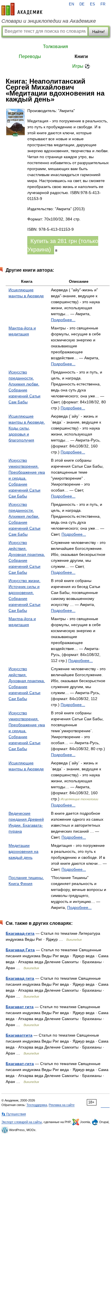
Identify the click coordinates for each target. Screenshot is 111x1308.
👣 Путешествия (13, 1114)
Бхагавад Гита (20, 950)
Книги (81, 56)
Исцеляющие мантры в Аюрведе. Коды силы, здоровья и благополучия (27, 428)
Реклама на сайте (62, 1105)
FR (102, 4)
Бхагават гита (20, 1006)
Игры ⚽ (81, 66)
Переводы (30, 56)
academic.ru (21, 9)
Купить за (62, 245)
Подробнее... (63, 319)
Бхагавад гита (20, 978)
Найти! (98, 31)
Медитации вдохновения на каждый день (23, 851)
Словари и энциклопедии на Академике (48, 21)
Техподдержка (36, 1105)
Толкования (55, 46)
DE (82, 4)
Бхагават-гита (20, 1063)
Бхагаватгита (19, 1035)
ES (92, 4)
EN (71, 4)
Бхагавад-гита (20, 933)
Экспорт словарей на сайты (21, 1122)
